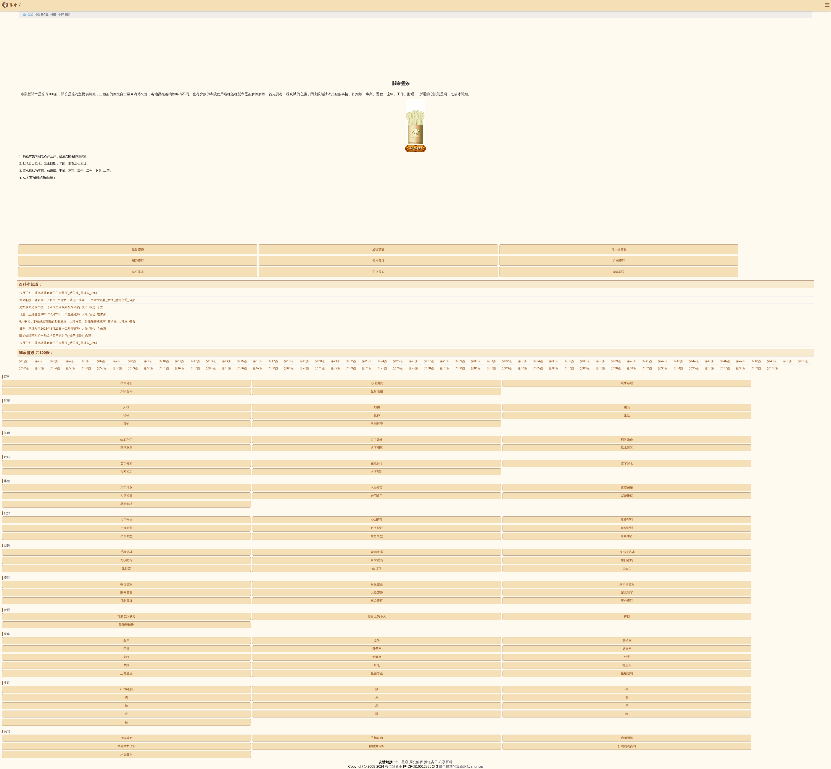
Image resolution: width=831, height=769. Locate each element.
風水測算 (627, 447)
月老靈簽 (619, 260)
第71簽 (320, 368)
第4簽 (70, 361)
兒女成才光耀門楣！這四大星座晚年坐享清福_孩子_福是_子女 (61, 307)
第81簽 (476, 368)
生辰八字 (126, 439)
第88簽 (585, 368)
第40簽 (631, 361)
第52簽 (24, 368)
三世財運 (126, 447)
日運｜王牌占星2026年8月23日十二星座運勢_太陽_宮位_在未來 (62, 314)
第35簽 (554, 361)
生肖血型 (377, 536)
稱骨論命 (627, 439)
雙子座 (626, 640)
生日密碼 (627, 560)
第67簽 (258, 368)
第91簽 (631, 368)
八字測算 (377, 447)
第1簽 (23, 361)
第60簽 (148, 368)
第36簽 (569, 361)
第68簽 (273, 368)
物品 (627, 407)
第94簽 (678, 368)
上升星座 (126, 673)
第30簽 (476, 361)
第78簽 (429, 368)
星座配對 (627, 519)
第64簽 (211, 368)
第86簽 (554, 368)
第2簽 (39, 361)
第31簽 (491, 361)
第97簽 (725, 368)
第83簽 (507, 368)
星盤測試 (126, 504)
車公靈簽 (138, 272)
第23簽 (367, 361)
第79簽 (444, 368)
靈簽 (53, 14)
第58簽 (117, 368)
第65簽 (226, 368)
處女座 (626, 648)
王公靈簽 (378, 272)
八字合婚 (126, 519)
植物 (126, 415)
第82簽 (491, 368)
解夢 (7, 400)
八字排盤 (126, 487)
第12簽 (195, 361)
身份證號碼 (627, 552)
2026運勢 (126, 689)
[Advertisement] (415, 48)
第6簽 (101, 361)
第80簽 (460, 368)
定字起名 (627, 463)
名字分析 (126, 463)
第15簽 (242, 361)
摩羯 (126, 665)
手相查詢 (377, 738)
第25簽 (398, 361)
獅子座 (376, 648)
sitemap (477, 766)
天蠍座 (376, 657)
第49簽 (772, 361)
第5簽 (85, 361)
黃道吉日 (431, 762)
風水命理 (627, 383)
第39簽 (616, 361)
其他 (126, 423)
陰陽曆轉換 (126, 624)
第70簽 (304, 368)
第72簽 (335, 368)
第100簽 (772, 368)
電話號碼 (377, 552)
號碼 (7, 545)
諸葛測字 (619, 272)
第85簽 (538, 368)
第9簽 (148, 361)
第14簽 (226, 361)
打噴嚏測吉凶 (627, 746)
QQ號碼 (126, 560)
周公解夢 (416, 762)
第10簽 (164, 361)
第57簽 (102, 368)
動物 (377, 407)
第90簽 (616, 368)
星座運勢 (627, 673)
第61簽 (164, 368)
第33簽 (522, 361)
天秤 (126, 657)
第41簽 (647, 361)
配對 (7, 513)
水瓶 (377, 665)
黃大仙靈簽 (618, 249)
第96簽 (709, 368)
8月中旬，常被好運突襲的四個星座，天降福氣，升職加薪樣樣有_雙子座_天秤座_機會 (77, 321)
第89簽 (600, 368)
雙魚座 (626, 665)
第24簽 (382, 361)
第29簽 (460, 361)
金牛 (377, 640)
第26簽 (413, 361)
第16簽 (258, 361)
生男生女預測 (126, 746)
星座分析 (126, 383)
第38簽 (600, 361)
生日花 (376, 568)
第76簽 (398, 368)
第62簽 (180, 368)
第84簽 (522, 368)
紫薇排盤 (627, 495)
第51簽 (803, 361)
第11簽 (179, 361)
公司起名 (126, 471)
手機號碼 (126, 552)
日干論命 (377, 439)
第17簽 (273, 361)
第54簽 (55, 368)
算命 (7, 433)
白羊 (126, 640)
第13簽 (211, 361)
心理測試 (377, 383)
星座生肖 (627, 536)
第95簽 (694, 368)
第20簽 (320, 361)
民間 (7, 731)
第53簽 (39, 368)
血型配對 (627, 528)
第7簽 (117, 361)
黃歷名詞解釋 (126, 616)
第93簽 (663, 368)
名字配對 (377, 471)
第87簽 (569, 368)
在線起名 (377, 463)
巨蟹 (126, 648)
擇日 (627, 616)
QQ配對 (376, 519)
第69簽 (289, 368)
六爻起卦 (126, 495)
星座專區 (377, 673)
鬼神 (377, 415)
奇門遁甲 (377, 495)
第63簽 (195, 368)
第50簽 (787, 361)
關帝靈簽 (64, 14)
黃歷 (7, 610)
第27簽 (429, 361)
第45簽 (709, 361)
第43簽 (678, 361)
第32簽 (507, 361)
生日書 (126, 568)
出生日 (626, 568)
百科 (7, 376)
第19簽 (304, 361)
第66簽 (242, 368)
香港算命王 (41, 14)
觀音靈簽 (138, 249)
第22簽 (351, 361)
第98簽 (741, 368)
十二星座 (401, 762)
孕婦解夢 (377, 423)
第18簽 (289, 361)
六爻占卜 (126, 754)
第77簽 (413, 368)
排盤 (7, 481)
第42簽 (663, 361)
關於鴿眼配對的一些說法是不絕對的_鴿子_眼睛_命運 (55, 335)
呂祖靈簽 (378, 249)
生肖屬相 (377, 391)
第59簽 (133, 368)
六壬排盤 (377, 487)
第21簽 (335, 361)
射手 (627, 657)
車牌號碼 (377, 560)
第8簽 (132, 361)
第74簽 (367, 368)
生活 (627, 415)
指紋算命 (126, 738)
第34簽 (538, 361)
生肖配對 (126, 528)
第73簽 (351, 368)
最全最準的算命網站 (454, 766)
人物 (126, 407)
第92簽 (647, 368)
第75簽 (382, 368)
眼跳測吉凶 (376, 746)
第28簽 (444, 361)
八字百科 (126, 391)
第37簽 (585, 361)
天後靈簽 (378, 260)
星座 (7, 634)
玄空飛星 (627, 487)
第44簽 (694, 361)
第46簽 (725, 361)
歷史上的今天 (377, 616)
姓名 (7, 457)
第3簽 (54, 361)
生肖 (7, 682)
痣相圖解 (627, 738)
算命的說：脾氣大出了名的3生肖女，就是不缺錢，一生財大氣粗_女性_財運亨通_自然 (77, 300)
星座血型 (126, 536)
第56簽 (86, 368)
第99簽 (756, 368)
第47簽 (741, 361)
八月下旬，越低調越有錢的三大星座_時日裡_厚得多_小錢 (58, 293)
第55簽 (71, 368)
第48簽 (756, 361)
